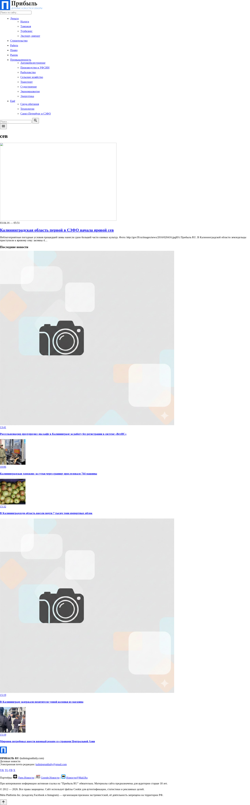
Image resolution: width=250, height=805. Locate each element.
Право (14, 50)
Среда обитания (29, 104)
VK (2, 770)
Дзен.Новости (26, 777)
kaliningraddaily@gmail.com (51, 764)
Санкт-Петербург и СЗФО (35, 113)
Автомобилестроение (32, 62)
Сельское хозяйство (31, 77)
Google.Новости (50, 777)
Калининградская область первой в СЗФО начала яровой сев (57, 230)
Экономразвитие (30, 91)
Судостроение (28, 86)
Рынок (14, 55)
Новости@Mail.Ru (77, 777)
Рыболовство (28, 72)
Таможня (25, 26)
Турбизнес (26, 31)
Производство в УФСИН (34, 67)
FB (11, 770)
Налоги (24, 21)
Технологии (27, 108)
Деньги (14, 18)
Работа (14, 45)
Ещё (12, 101)
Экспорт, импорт (30, 35)
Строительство (19, 40)
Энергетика (27, 96)
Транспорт (26, 81)
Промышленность (20, 59)
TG (7, 770)
